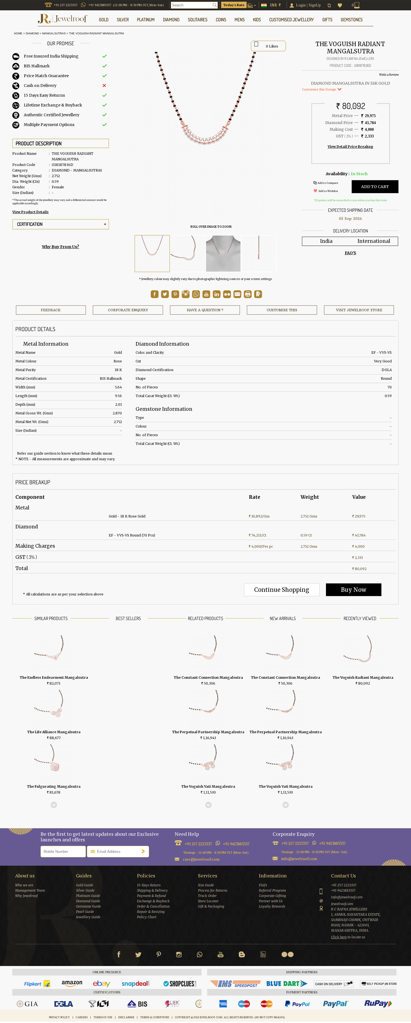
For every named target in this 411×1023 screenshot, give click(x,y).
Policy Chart (146, 917)
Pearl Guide (85, 912)
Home (17, 33)
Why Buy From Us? (60, 246)
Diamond (32, 33)
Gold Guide (84, 885)
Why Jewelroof (26, 896)
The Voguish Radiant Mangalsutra (96, 33)
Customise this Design (319, 89)
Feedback (51, 310)
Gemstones (352, 19)
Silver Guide (85, 890)
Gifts (327, 19)
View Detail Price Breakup (350, 146)
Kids (257, 19)
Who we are (24, 885)
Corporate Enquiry (128, 310)
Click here (339, 937)
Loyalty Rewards (272, 906)
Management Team (30, 890)
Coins (221, 19)
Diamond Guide (88, 901)
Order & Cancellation (153, 906)
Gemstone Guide (88, 906)
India (326, 241)
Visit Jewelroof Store (359, 310)
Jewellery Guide (88, 917)
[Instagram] (179, 955)
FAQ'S (350, 252)
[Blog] (242, 955)
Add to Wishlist (328, 191)
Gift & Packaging (211, 906)
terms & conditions (154, 1017)
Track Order (207, 896)
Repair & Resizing (151, 912)
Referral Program (272, 890)
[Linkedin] (263, 955)
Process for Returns (212, 890)
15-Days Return (148, 885)
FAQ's (263, 885)
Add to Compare (328, 182)
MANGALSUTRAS (54, 33)
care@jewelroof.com (201, 859)
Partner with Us (271, 901)
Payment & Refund (151, 896)
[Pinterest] (159, 955)
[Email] (237, 294)
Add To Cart (375, 186)
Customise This (282, 310)
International (374, 241)
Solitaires (197, 19)
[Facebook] (118, 955)
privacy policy (59, 1017)
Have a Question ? (205, 310)
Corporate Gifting (272, 896)
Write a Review (389, 75)
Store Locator (208, 901)
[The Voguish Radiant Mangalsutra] (152, 254)
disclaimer (126, 1017)
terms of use (102, 1017)
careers (82, 1017)
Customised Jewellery (291, 19)
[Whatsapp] (199, 955)
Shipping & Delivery (152, 890)
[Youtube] (206, 297)
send (144, 851)
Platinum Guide (88, 896)
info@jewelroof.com (299, 858)
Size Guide (206, 885)
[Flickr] (287, 954)
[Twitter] (138, 955)
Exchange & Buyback (153, 901)
